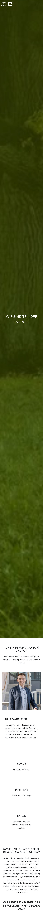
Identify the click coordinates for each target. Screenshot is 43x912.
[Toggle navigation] (38, 4)
